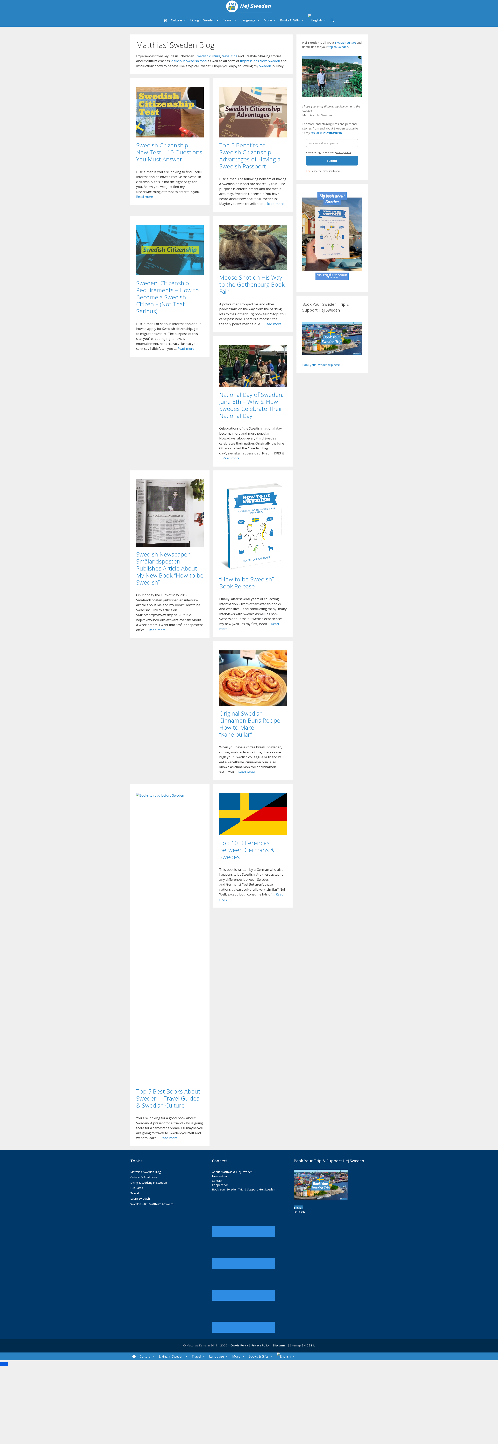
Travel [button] (227, 20)
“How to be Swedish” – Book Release (248, 582)
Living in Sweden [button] (202, 20)
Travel (134, 1193)
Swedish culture (208, 56)
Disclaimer (280, 1345)
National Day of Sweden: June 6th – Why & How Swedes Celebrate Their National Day (251, 405)
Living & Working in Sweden (148, 1182)
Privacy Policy (260, 1345)
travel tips (229, 56)
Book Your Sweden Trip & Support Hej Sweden (243, 1189)
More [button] (268, 20)
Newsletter (219, 1176)
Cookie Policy (239, 1345)
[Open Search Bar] (332, 20)
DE (308, 1345)
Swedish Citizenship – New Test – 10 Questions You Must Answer (169, 152)
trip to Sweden (338, 47)
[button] (317, 20)
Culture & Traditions (143, 1177)
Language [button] (248, 20)
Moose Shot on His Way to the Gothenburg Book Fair (252, 284)
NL (313, 1345)
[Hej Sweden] (249, 7)
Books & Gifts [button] (290, 20)
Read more (144, 196)
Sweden (265, 66)
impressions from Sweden (260, 61)
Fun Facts (136, 1188)
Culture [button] (176, 20)
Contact (217, 1180)
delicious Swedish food (189, 61)
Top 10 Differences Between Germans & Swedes (246, 850)
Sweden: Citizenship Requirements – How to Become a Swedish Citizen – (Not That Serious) (167, 297)
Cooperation (220, 1185)
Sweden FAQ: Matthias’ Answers (152, 1204)
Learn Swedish (140, 1198)
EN (304, 1345)
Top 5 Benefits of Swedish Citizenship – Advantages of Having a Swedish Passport (249, 155)
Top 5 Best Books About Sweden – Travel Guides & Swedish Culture (168, 1098)
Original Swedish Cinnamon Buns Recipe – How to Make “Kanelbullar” (252, 723)
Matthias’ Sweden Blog (145, 1172)
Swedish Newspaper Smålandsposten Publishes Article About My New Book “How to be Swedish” (169, 568)
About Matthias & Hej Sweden (232, 1172)
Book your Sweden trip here (321, 365)
